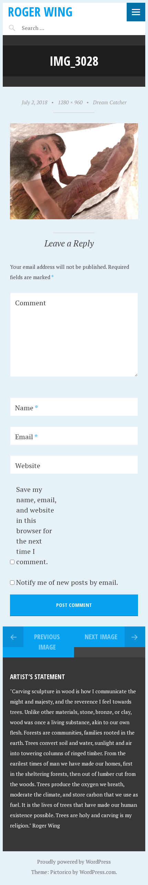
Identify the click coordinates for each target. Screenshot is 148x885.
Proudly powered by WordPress (74, 861)
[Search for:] (50, 28)
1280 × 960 (70, 102)
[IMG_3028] (74, 217)
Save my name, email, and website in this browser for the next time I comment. (36, 525)
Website (27, 465)
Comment (30, 302)
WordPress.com (98, 871)
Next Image (101, 636)
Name (26, 407)
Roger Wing (40, 11)
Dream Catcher (110, 102)
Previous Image (47, 642)
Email (26, 436)
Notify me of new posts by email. (67, 582)
